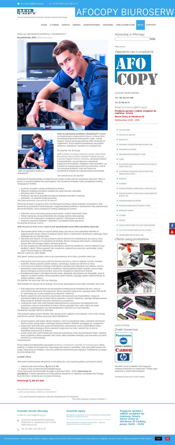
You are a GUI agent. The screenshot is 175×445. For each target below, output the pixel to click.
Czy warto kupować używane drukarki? (90, 399)
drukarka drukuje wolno (32, 227)
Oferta (66, 25)
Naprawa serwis (126, 211)
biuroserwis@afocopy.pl (32, 4)
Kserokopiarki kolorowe (130, 201)
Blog (140, 25)
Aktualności (124, 130)
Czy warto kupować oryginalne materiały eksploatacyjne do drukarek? (48, 397)
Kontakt (151, 25)
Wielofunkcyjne (125, 25)
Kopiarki (122, 184)
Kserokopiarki (91, 25)
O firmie (54, 25)
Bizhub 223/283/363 (127, 135)
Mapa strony (120, 47)
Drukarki (108, 25)
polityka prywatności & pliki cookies (135, 230)
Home (44, 25)
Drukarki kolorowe (127, 149)
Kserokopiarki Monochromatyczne (134, 206)
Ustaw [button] (158, 439)
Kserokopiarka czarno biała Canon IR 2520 (137, 189)
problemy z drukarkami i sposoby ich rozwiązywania (76, 345)
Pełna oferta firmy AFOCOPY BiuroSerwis (137, 225)
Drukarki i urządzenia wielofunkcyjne (135, 145)
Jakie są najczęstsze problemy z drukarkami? (37, 392)
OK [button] (167, 439)
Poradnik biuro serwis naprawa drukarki (34, 389)
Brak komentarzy (45, 38)
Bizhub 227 (123, 140)
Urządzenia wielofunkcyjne (131, 235)
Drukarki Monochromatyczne (132, 154)
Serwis (77, 25)
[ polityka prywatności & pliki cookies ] (137, 438)
